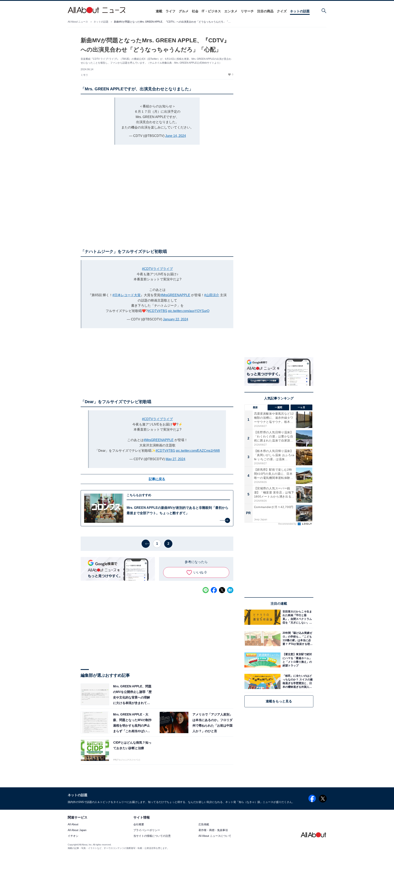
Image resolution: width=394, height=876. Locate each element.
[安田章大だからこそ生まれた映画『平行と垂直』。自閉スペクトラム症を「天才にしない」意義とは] (297, 617)
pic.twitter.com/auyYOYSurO (188, 311)
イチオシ (73, 836)
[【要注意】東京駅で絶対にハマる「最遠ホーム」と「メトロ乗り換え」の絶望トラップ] (297, 659)
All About (73, 824)
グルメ (184, 11)
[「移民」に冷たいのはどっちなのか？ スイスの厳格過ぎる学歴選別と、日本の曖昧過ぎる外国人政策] (297, 681)
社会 (195, 11)
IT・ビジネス (211, 11)
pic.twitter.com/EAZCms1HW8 (198, 450)
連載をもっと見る (279, 701)
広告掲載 (203, 824)
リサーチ (247, 11)
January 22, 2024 (175, 319)
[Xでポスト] (222, 590)
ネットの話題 (300, 11)
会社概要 (138, 824)
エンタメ (230, 11)
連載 (159, 11)
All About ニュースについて (214, 836)
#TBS (163, 311)
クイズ (282, 11)
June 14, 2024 (175, 136)
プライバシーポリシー (146, 830)
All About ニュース (78, 21)
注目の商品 (265, 11)
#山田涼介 (211, 295)
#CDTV (153, 311)
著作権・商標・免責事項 (213, 830)
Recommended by (287, 524)
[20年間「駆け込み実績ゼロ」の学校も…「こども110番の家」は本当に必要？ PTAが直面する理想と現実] (297, 638)
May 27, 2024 (175, 459)
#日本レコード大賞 (126, 295)
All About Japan (77, 830)
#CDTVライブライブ (157, 269)
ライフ (170, 11)
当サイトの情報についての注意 (152, 836)
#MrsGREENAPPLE (175, 295)
